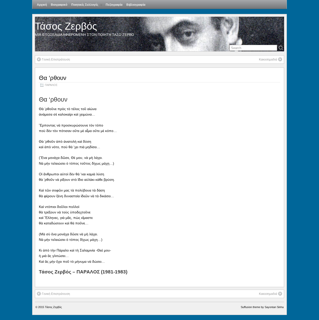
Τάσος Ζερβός (66, 26)
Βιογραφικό (59, 4)
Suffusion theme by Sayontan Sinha (262, 307)
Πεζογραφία (114, 4)
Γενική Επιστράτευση (56, 59)
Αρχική (42, 4)
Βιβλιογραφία (135, 4)
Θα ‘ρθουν (52, 77)
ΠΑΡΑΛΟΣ (51, 84)
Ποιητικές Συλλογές (84, 4)
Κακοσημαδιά (268, 59)
